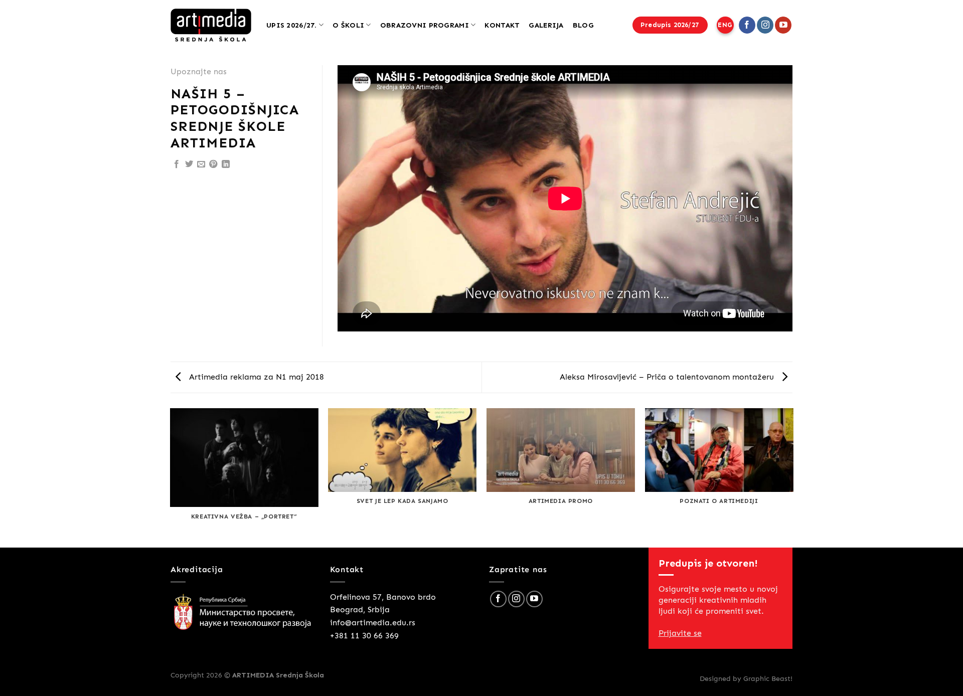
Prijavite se (680, 633)
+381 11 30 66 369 (364, 635)
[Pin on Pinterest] (213, 164)
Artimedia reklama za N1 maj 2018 (255, 377)
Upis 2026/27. (291, 25)
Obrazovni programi (424, 25)
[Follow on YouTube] (783, 25)
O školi (348, 25)
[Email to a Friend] (201, 164)
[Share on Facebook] (177, 164)
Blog (583, 25)
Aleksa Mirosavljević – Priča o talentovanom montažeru (668, 377)
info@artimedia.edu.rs (372, 622)
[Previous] (170, 477)
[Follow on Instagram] (765, 25)
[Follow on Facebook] (747, 25)
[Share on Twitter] (189, 164)
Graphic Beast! (767, 678)
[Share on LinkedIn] (226, 164)
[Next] (792, 477)
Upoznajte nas (199, 71)
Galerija (546, 25)
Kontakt (502, 25)
